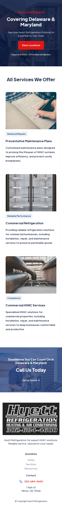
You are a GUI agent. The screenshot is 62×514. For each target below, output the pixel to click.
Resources (31, 468)
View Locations (31, 45)
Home (31, 459)
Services (31, 464)
